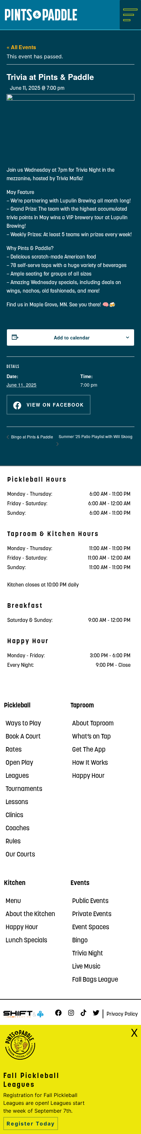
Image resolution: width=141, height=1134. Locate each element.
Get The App (89, 750)
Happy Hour (88, 776)
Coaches (18, 828)
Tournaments (24, 789)
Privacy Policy (122, 1014)
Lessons (17, 802)
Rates (14, 750)
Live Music (86, 967)
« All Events (21, 47)
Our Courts (20, 855)
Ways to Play (23, 724)
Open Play (19, 763)
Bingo (80, 940)
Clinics (14, 815)
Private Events (91, 914)
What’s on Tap (91, 737)
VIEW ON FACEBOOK (54, 404)
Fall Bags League (95, 980)
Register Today (31, 1123)
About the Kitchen (30, 914)
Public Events (90, 901)
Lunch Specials (26, 940)
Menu (13, 901)
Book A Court (23, 737)
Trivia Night (87, 954)
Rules (13, 841)
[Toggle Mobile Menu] (130, 14)
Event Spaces (90, 927)
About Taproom (93, 724)
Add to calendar (72, 337)
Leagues (17, 776)
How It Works (90, 763)
